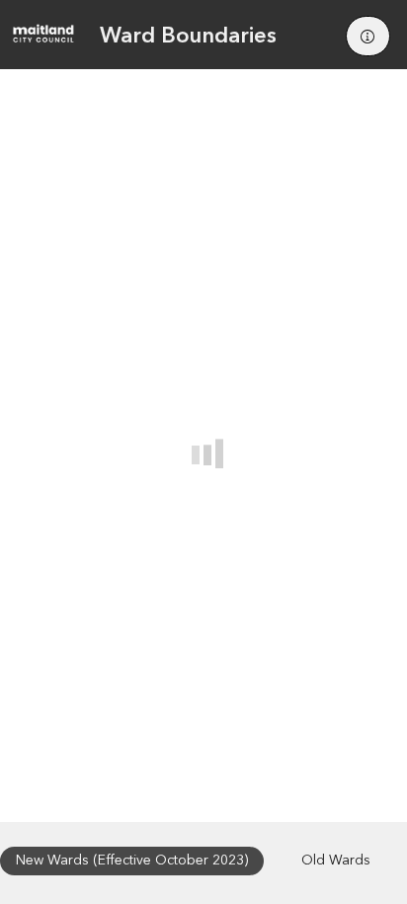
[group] (203, 445)
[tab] (132, 861)
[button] (368, 35)
